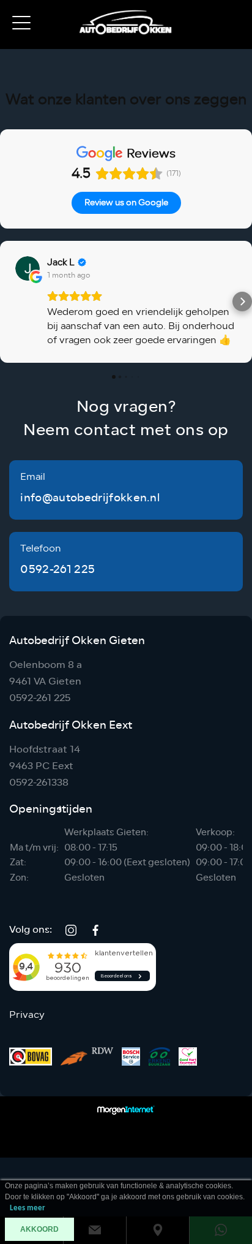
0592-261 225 (57, 569)
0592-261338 (39, 782)
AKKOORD (39, 1229)
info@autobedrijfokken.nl (90, 497)
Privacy (27, 1014)
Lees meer (27, 1208)
